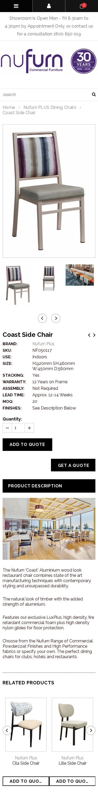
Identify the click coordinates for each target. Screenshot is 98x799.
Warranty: (14, 382)
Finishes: (12, 408)
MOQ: (8, 401)
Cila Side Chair (25, 763)
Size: (7, 363)
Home (9, 107)
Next (94, 335)
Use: (7, 357)
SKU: (7, 350)
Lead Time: (14, 395)
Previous (89, 335)
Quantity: (12, 419)
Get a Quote (73, 465)
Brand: (10, 344)
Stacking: (13, 375)
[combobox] (49, 95)
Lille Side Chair (73, 763)
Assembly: (13, 388)
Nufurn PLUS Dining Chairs (50, 107)
